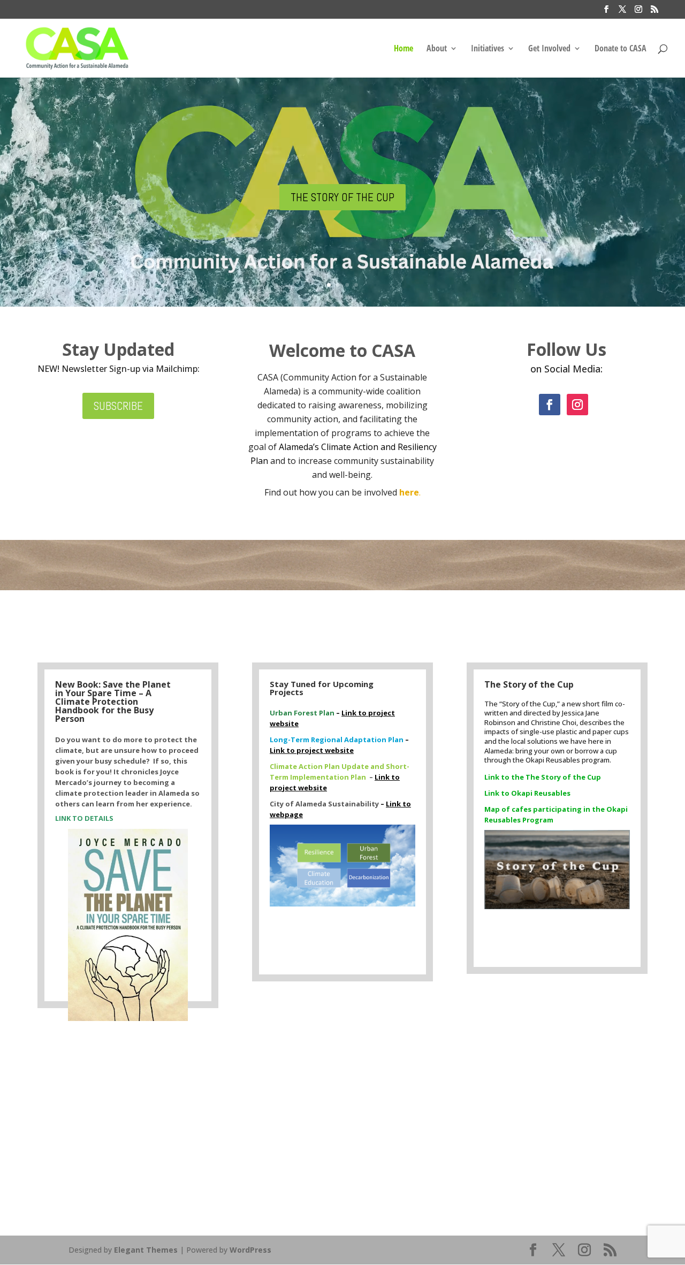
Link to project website (312, 750)
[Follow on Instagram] (577, 404)
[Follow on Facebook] (549, 404)
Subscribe (118, 406)
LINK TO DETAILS (85, 818)
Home (403, 49)
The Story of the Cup (342, 197)
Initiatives (487, 49)
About (437, 49)
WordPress (250, 1250)
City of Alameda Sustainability (325, 804)
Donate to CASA (620, 49)
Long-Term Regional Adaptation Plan (337, 739)
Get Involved (549, 49)
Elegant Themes (146, 1250)
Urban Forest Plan (303, 713)
